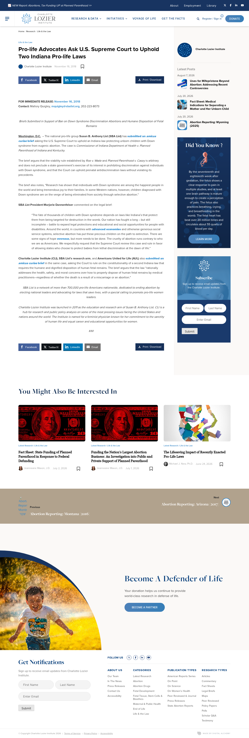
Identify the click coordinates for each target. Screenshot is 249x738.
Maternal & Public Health (147, 704)
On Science (174, 686)
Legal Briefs (208, 691)
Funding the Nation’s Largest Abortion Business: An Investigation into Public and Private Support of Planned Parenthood (121, 456)
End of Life (139, 709)
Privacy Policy (90, 733)
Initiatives (115, 18)
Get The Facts (173, 18)
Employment (192, 5)
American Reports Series (182, 676)
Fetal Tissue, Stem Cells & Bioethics (147, 697)
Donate (234, 18)
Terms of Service (72, 733)
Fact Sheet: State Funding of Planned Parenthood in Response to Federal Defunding (45, 456)
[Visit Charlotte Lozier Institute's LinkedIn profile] (236, 5)
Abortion (138, 681)
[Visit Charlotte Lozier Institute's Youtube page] (242, 5)
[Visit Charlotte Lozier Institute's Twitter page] (225, 5)
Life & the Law (44, 31)
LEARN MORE (204, 239)
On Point (172, 681)
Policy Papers (209, 706)
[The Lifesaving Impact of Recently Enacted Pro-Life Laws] (197, 422)
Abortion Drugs (141, 686)
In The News (115, 681)
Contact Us (114, 691)
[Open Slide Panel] (10, 18)
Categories (142, 670)
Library (211, 5)
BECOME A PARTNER (144, 607)
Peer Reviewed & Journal (182, 696)
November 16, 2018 (67, 101)
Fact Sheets (208, 686)
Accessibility (114, 696)
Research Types (214, 670)
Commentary (209, 681)
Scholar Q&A (209, 716)
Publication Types (182, 670)
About (174, 5)
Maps (205, 696)
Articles (206, 676)
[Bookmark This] (82, 66)
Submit (189, 331)
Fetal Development (143, 691)
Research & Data (84, 18)
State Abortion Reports (180, 706)
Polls (204, 711)
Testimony (207, 720)
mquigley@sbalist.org (65, 106)
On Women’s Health (179, 691)
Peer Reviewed (210, 701)
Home (21, 31)
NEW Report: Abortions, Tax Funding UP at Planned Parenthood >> (49, 5)
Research (30, 31)
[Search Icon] (198, 18)
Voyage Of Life (144, 18)
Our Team (113, 676)
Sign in (212, 19)
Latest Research (142, 676)
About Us (115, 670)
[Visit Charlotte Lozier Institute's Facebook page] (231, 5)
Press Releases (116, 686)
